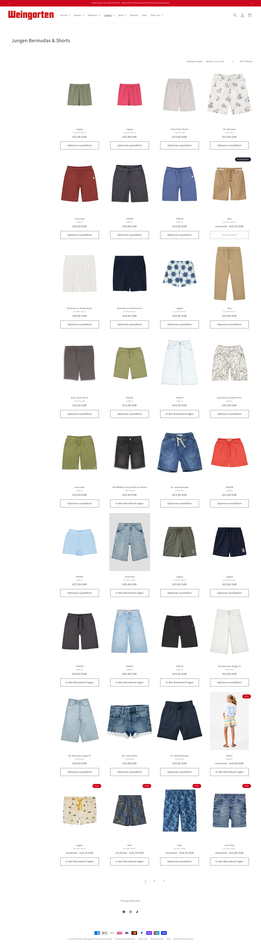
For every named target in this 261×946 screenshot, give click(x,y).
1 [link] (145, 880)
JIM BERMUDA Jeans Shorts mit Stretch (129, 487)
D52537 (229, 756)
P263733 (179, 219)
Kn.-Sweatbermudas (179, 756)
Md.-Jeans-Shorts (129, 756)
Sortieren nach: (195, 61)
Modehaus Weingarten (84, 939)
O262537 (79, 577)
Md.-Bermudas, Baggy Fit (229, 666)
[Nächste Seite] (163, 880)
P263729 (179, 398)
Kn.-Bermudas (229, 129)
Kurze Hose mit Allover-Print (229, 398)
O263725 (79, 666)
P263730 (129, 219)
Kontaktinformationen (183, 939)
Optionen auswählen (80, 145)
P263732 (129, 398)
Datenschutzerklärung (125, 939)
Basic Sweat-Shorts (179, 129)
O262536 (229, 487)
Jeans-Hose (130, 577)
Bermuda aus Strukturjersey (79, 308)
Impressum (143, 939)
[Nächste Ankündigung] (252, 3)
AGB (168, 939)
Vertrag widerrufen (130, 900)
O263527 (129, 666)
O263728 (179, 666)
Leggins (79, 129)
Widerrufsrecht (157, 939)
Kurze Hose (79, 219)
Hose (229, 219)
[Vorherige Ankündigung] (9, 3)
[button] (65, 15)
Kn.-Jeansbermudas (179, 487)
